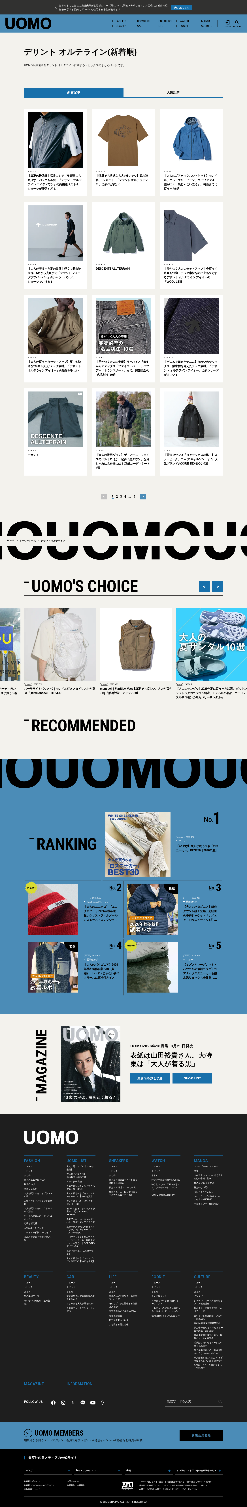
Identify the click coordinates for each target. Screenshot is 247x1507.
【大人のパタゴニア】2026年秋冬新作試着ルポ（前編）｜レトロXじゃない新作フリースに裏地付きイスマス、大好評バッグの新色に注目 (101, 971)
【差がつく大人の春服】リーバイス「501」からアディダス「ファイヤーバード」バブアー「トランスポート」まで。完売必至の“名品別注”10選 (123, 368)
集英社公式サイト (32, 1481)
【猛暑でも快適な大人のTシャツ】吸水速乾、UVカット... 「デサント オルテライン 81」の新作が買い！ (122, 180)
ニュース (190, 959)
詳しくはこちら (181, 7)
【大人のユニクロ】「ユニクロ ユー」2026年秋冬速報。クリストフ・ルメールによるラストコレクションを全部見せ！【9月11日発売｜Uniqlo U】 (101, 913)
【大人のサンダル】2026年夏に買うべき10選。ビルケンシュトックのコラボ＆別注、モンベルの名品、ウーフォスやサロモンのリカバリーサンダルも (135, 693)
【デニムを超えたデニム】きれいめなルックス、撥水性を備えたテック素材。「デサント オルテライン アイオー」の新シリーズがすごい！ (191, 368)
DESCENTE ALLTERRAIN (113, 268)
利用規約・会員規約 (76, 1485)
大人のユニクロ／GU (97, 901)
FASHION (121, 21)
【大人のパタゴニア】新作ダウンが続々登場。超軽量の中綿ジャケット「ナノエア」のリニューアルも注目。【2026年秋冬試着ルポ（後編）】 (200, 913)
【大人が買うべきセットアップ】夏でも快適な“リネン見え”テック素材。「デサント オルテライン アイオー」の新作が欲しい (54, 366)
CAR (139, 25)
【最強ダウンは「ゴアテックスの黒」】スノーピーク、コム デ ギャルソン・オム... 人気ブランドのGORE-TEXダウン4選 (191, 459)
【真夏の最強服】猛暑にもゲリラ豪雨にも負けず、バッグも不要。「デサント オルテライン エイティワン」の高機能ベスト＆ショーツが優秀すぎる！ (55, 182)
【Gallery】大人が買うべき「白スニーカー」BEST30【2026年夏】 (197, 848)
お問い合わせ (73, 1481)
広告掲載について (32, 1489)
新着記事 (73, 92)
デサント (33, 454)
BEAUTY (121, 25)
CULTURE (206, 25)
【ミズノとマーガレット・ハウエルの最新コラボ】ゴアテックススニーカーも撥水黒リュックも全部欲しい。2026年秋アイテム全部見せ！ (200, 971)
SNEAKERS (165, 21)
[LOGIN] (228, 22)
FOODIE (184, 25)
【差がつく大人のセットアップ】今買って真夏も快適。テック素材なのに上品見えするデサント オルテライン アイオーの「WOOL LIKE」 (190, 275)
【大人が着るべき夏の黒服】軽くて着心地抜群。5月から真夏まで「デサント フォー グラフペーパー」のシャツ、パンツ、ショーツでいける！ (54, 275)
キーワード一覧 (27, 540)
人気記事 (173, 92)
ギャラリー (184, 841)
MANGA (205, 21)
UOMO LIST (144, 21)
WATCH (184, 21)
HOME (10, 540)
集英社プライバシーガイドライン (39, 1485)
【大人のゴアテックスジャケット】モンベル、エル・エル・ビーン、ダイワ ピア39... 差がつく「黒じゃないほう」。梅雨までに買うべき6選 (190, 182)
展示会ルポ (191, 901)
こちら (194, 1489)
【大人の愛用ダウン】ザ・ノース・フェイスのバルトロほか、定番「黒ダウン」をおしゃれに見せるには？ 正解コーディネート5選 (123, 461)
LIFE (161, 25)
